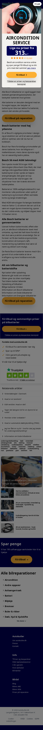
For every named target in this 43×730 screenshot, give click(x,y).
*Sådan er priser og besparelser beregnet (21, 82)
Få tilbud (20, 75)
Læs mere (31, 68)
